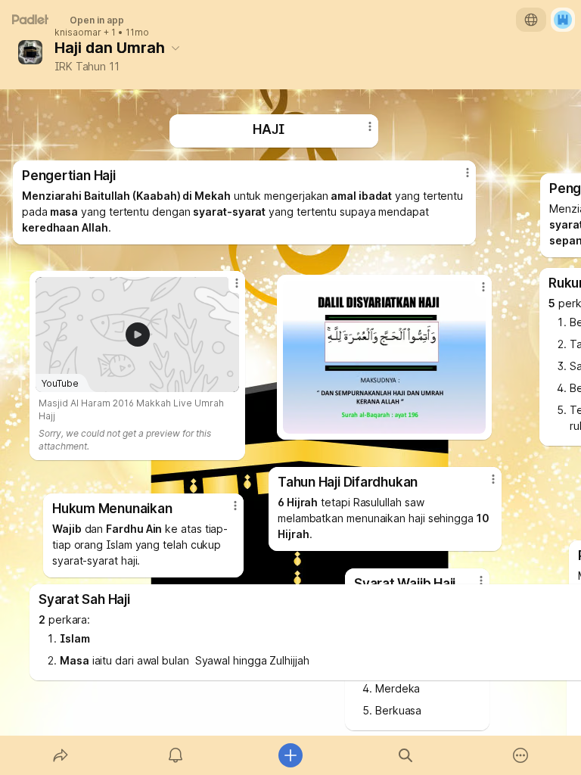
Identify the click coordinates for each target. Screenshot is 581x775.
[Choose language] (531, 20)
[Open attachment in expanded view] (384, 357)
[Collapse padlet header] (175, 47)
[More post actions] (458, 179)
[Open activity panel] (175, 755)
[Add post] (290, 755)
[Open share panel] (60, 755)
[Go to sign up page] (563, 20)
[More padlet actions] (520, 755)
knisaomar (77, 32)
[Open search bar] (405, 755)
